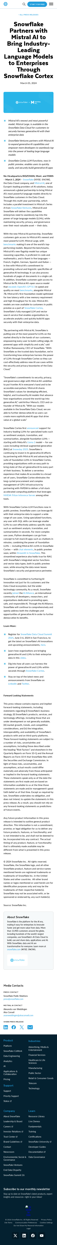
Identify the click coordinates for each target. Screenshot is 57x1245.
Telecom (32, 1083)
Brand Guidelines (12, 1141)
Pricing (7, 1079)
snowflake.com (14, 949)
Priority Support (11, 1096)
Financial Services (36, 1055)
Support (7, 1091)
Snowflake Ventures (13, 1165)
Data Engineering (12, 1056)
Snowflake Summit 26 (14, 1175)
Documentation (35, 1151)
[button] (51, 4)
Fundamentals (35, 1126)
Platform (8, 1045)
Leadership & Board (13, 1121)
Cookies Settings (46, 1223)
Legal (29, 1228)
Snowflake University (38, 1141)
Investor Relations (12, 1131)
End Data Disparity (12, 1170)
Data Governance (36, 1157)
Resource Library (36, 1116)
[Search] (24, 4)
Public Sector (34, 1073)
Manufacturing (35, 1068)
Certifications (34, 1136)
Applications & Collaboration (11, 1073)
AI (5, 1066)
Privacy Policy (46, 1219)
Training (32, 1131)
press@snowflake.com (13, 999)
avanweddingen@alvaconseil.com (18, 1015)
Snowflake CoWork (13, 1051)
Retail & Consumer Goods (40, 1078)
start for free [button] (37, 4)
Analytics (8, 1061)
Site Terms (8, 1222)
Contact (7, 1146)
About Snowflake (12, 1116)
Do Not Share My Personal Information (29, 1225)
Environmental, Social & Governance (15, 1158)
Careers (7, 1126)
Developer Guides (37, 1146)
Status (6, 1101)
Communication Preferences (26, 1222)
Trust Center (9, 1136)
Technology (34, 1088)
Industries (34, 1041)
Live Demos (34, 1121)
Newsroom (9, 1151)
